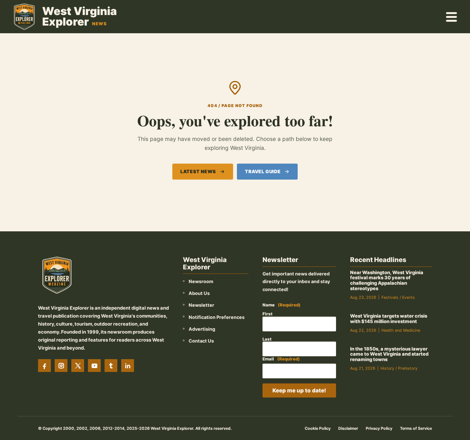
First (267, 313)
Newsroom (201, 281)
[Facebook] (44, 365)
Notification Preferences (217, 317)
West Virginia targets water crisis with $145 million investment (388, 318)
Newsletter (201, 305)
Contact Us (201, 341)
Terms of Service (416, 428)
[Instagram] (61, 365)
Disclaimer (348, 428)
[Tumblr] (111, 365)
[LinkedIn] (127, 365)
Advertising (202, 329)
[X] (77, 365)
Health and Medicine (400, 330)
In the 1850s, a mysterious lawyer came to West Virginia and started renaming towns (389, 354)
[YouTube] (94, 365)
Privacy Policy (379, 428)
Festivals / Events (398, 297)
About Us (199, 293)
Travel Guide (263, 171)
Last (266, 339)
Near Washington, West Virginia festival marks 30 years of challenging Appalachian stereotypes (386, 281)
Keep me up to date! (299, 390)
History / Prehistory (399, 368)
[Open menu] (451, 16)
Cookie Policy (318, 428)
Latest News (198, 171)
